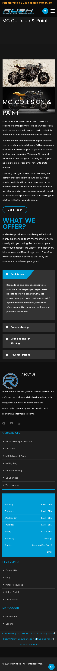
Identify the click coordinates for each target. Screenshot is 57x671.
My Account (11, 616)
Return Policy (9, 638)
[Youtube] (11, 423)
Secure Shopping (27, 638)
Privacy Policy (47, 633)
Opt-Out (34, 633)
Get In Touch (15, 209)
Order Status (12, 599)
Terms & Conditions (29, 644)
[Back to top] (51, 667)
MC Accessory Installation (19, 441)
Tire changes (12, 485)
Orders (9, 623)
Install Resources (14, 584)
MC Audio (10, 448)
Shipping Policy (45, 638)
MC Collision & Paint (16, 455)
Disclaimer (23, 633)
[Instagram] (19, 423)
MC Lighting (11, 463)
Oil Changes (12, 477)
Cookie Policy (9, 633)
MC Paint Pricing (14, 470)
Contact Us (11, 570)
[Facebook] (3, 423)
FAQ (8, 577)
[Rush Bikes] (18, 11)
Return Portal (12, 592)
